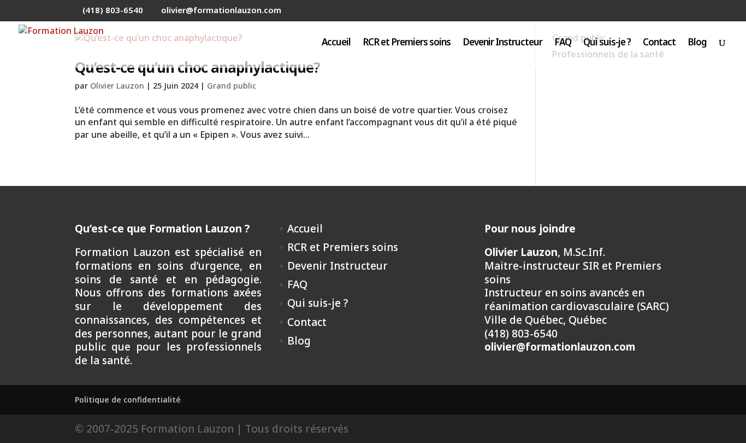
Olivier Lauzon (117, 85)
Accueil (336, 43)
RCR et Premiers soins (407, 43)
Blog (697, 43)
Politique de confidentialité (128, 399)
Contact (659, 43)
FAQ (562, 43)
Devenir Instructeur (502, 43)
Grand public (231, 85)
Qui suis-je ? (607, 43)
